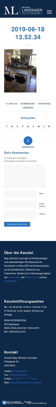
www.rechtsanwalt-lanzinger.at (25, 382)
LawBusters (14, 277)
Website (42, 214)
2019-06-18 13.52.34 (28, 32)
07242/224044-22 (18, 374)
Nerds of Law (32, 277)
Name (41, 194)
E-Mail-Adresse (42, 206)
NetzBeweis (10, 281)
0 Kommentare (27, 103)
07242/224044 (20, 371)
